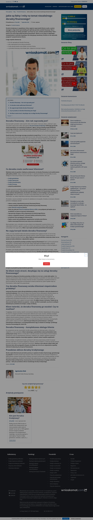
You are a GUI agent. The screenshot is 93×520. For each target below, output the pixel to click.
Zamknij (46, 264)
